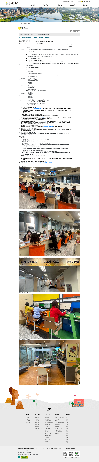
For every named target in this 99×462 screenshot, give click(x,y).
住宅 (67, 433)
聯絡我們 (28, 422)
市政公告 (37, 420)
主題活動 (37, 422)
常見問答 (77, 1)
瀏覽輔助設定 (87, 1)
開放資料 (47, 431)
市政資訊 (47, 414)
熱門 (29, 23)
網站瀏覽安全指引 (39, 428)
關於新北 (28, 414)
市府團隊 (28, 419)
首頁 (21, 23)
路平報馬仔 (57, 426)
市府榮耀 (28, 420)
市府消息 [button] (46, 5)
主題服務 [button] (85, 5)
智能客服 (57, 433)
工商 (67, 426)
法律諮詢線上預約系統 (41, 121)
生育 (67, 419)
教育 (67, 420)
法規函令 (47, 426)
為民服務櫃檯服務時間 (29, 448)
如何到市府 (20, 448)
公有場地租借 (58, 430)
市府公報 (47, 437)
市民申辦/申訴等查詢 (59, 417)
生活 (67, 435)
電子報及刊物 (48, 433)
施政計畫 (47, 417)
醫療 (67, 428)
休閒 (67, 439)
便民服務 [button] (72, 5)
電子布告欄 (47, 439)
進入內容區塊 (3, 0)
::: (61, 1)
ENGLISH (70, 1)
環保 (67, 441)
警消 (67, 431)
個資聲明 (68, 448)
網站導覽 (65, 1)
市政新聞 (37, 417)
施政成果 (47, 419)
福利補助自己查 (58, 428)
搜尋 (89, 1)
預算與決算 (47, 428)
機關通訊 (47, 441)
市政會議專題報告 (49, 422)
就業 (67, 424)
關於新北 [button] (32, 5)
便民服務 (57, 414)
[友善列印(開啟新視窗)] (79, 31)
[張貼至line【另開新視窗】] (76, 31)
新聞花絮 (37, 419)
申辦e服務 (57, 419)
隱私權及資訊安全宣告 (41, 448)
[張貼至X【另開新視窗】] (74, 31)
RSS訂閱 (37, 430)
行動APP (57, 420)
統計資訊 (47, 430)
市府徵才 (37, 426)
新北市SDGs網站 (48, 424)
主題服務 (25, 23)
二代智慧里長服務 (59, 431)
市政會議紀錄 (48, 420)
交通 (67, 437)
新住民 (67, 442)
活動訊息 (37, 424)
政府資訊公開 (48, 435)
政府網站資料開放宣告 (59, 448)
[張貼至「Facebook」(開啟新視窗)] (71, 31)
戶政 (67, 422)
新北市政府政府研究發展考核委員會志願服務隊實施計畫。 (39, 162)
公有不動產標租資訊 (59, 422)
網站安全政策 (50, 448)
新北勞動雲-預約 (37, 108)
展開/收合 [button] (49, 409)
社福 (67, 430)
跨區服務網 (57, 424)
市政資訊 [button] (59, 5)
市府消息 (37, 414)
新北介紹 (28, 417)
